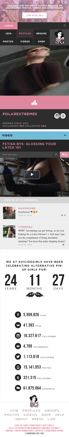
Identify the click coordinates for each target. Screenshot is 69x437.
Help (60, 414)
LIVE (52, 419)
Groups (41, 33)
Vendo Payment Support (54, 430)
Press (37, 419)
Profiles (25, 33)
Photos (8, 41)
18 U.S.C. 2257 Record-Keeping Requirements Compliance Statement (33, 428)
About (21, 419)
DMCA (26, 425)
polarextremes (20, 114)
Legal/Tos (18, 425)
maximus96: (27, 208)
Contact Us (39, 430)
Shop (41, 41)
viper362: (25, 227)
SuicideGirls (59, 33)
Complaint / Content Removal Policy (19, 430)
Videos (25, 41)
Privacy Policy (35, 425)
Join (8, 33)
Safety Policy (48, 425)
